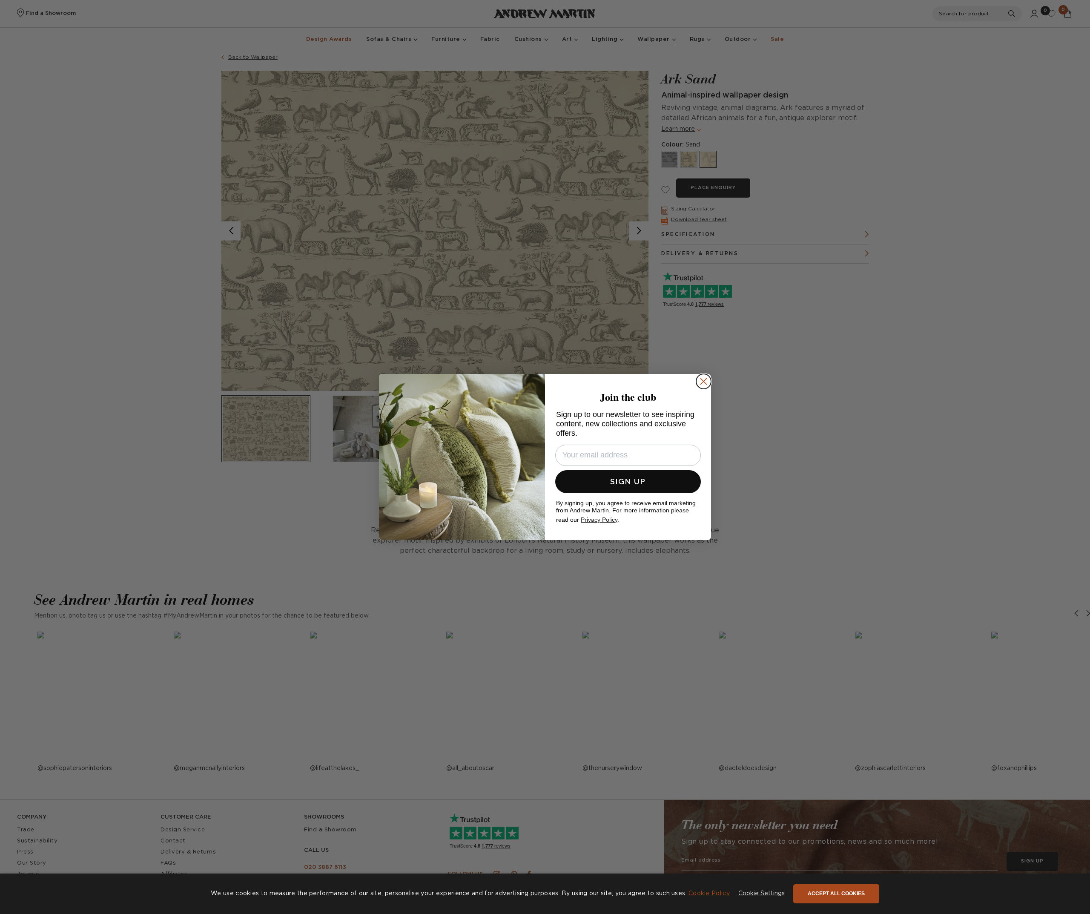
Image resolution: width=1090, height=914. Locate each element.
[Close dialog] (703, 381)
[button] (761, 894)
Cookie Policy (709, 893)
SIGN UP (628, 481)
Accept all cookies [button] (836, 894)
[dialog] (545, 894)
